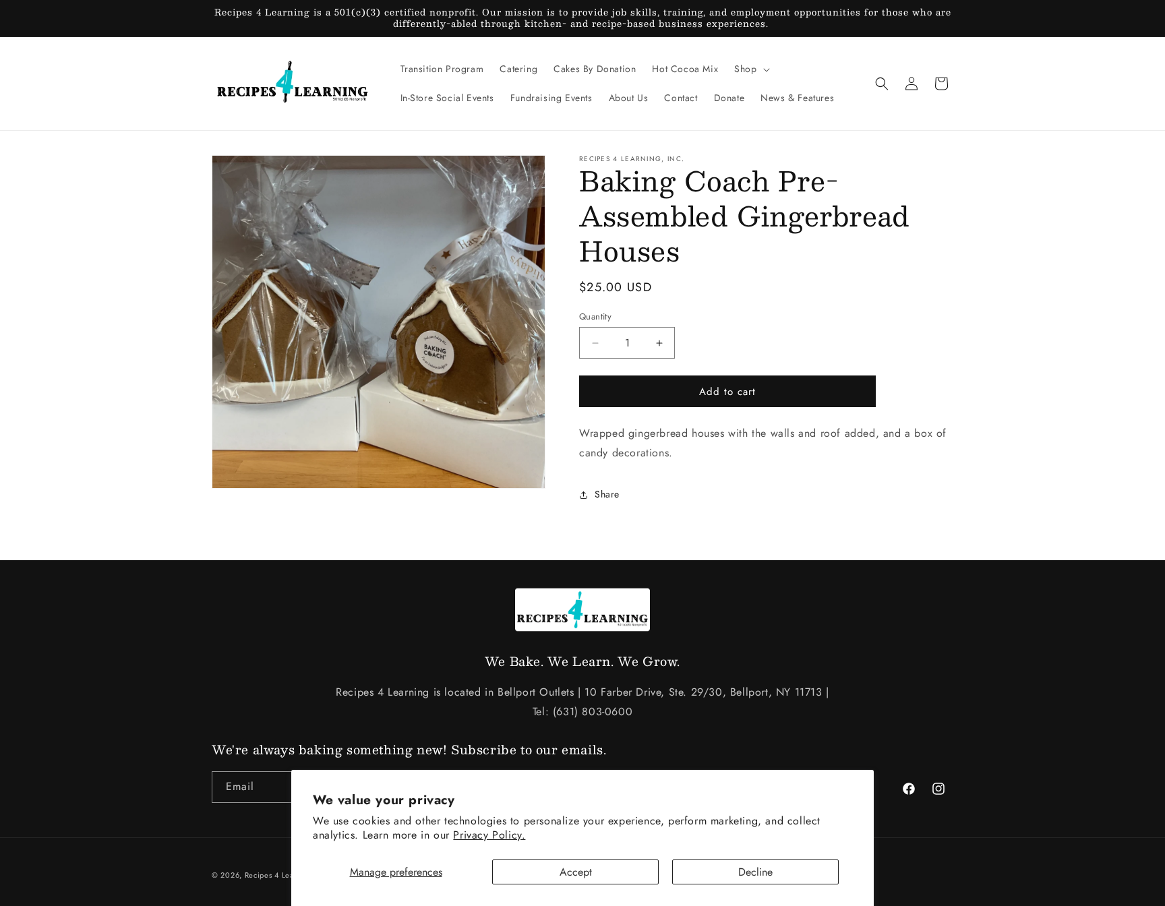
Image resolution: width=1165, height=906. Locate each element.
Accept (576, 872)
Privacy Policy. (489, 835)
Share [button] (607, 494)
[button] (750, 69)
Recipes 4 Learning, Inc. (288, 875)
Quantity (595, 316)
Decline (755, 872)
